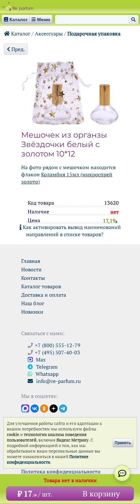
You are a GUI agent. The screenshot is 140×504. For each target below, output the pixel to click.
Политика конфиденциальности (61, 471)
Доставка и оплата (43, 294)
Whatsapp (46, 373)
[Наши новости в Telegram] (63, 408)
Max (40, 359)
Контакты (33, 277)
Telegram (46, 366)
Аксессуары (49, 33)
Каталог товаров (41, 286)
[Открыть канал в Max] (25, 408)
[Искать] (133, 19)
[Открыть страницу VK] (35, 408)
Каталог (20, 33)
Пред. (17, 49)
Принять (123, 443)
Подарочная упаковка (93, 33)
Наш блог (32, 303)
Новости (31, 269)
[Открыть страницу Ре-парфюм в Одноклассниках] (44, 408)
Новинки (32, 311)
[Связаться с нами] (122, 473)
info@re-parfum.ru (58, 381)
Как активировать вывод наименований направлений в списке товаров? (71, 231)
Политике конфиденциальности (48, 459)
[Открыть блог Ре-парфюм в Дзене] (53, 408)
